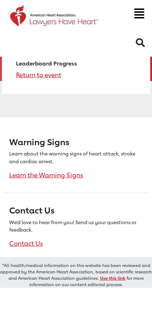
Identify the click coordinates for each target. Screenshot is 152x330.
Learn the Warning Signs (46, 175)
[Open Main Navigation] (139, 13)
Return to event (38, 75)
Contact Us (26, 243)
